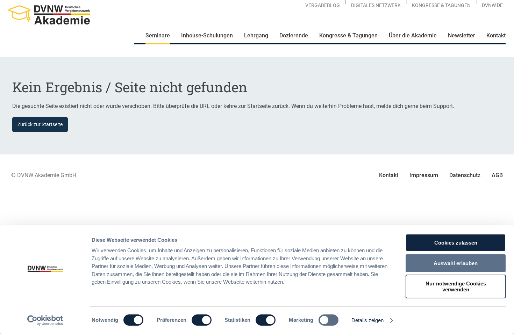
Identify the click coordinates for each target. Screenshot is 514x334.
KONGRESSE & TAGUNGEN (441, 5)
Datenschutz (464, 175)
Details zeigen (367, 320)
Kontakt (388, 175)
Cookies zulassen (455, 243)
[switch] (202, 320)
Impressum (423, 175)
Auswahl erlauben (456, 263)
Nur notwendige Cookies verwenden (456, 286)
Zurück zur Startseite (40, 124)
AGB (497, 175)
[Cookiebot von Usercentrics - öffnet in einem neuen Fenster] (45, 320)
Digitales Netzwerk (376, 5)
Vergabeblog (322, 5)
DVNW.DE (492, 5)
